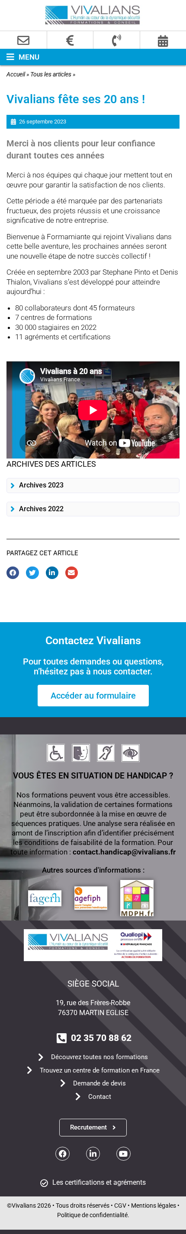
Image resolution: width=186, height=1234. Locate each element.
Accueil (15, 74)
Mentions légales (153, 1205)
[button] (19, 57)
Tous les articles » (52, 74)
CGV (120, 1205)
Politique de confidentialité (92, 1215)
